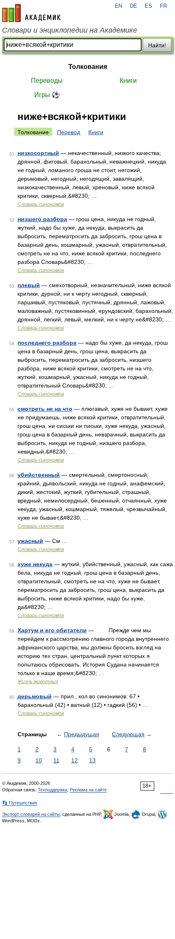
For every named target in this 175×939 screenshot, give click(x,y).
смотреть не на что (45, 408)
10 (38, 760)
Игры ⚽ (47, 94)
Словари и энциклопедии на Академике (69, 30)
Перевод (68, 132)
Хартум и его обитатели (52, 630)
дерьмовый (35, 696)
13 (92, 760)
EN (118, 6)
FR (163, 6)
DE (133, 6)
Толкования (87, 66)
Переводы (47, 80)
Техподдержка (52, 789)
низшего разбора (42, 219)
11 (56, 760)
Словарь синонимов (41, 204)
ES (148, 6)
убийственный (39, 475)
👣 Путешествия (19, 802)
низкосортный (38, 153)
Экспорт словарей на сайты (31, 814)
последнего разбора (47, 342)
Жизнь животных (38, 681)
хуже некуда (35, 564)
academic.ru (31, 13)
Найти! (157, 45)
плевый (29, 285)
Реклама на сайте (88, 789)
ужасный (30, 541)
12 (74, 760)
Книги (128, 80)
